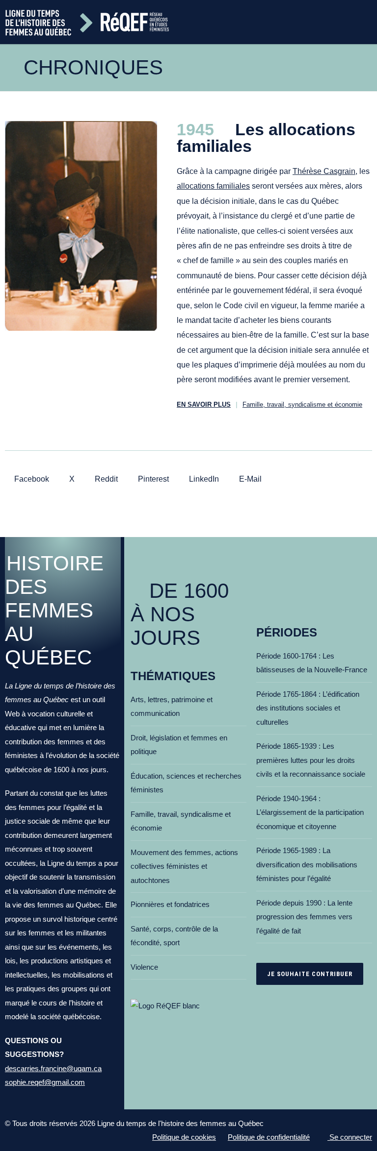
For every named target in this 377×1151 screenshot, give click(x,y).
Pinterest (152, 479)
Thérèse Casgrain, (325, 171)
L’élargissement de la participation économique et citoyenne (310, 812)
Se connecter (349, 1137)
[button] (368, 22)
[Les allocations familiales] (81, 226)
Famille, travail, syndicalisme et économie (302, 404)
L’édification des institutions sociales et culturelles (307, 708)
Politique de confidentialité (269, 1137)
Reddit (105, 479)
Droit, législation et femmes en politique (179, 745)
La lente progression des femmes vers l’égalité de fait (304, 917)
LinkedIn (203, 479)
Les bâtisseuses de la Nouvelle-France (311, 663)
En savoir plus (204, 404)
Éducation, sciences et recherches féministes (186, 783)
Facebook (30, 479)
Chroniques (93, 67)
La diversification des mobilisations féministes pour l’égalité (306, 864)
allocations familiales (213, 186)
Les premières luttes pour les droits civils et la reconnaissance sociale (310, 760)
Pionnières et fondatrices (170, 904)
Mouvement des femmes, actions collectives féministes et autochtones (184, 866)
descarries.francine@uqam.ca (53, 1068)
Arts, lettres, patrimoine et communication (172, 706)
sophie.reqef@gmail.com (45, 1082)
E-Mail (249, 479)
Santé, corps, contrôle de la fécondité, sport (174, 936)
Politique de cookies (184, 1137)
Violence (144, 967)
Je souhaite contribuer (309, 974)
